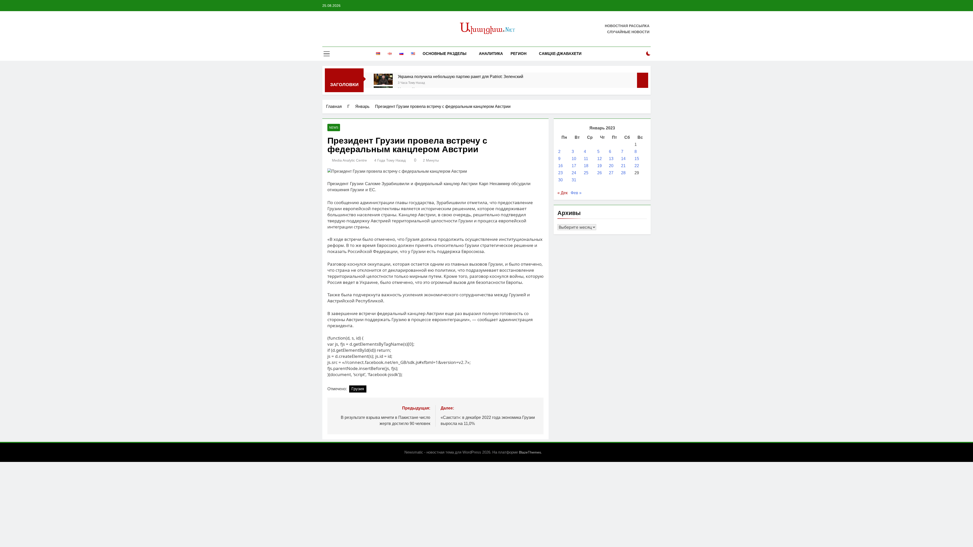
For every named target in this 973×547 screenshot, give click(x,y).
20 (611, 166)
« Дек (562, 193)
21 (623, 166)
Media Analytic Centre (349, 160)
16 (560, 166)
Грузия (357, 389)
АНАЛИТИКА (491, 53)
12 (599, 159)
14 (623, 159)
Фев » (576, 193)
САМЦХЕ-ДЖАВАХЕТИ (560, 53)
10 (574, 159)
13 (611, 159)
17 (574, 166)
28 (623, 173)
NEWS (333, 127)
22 (636, 166)
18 (586, 166)
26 (599, 173)
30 (560, 180)
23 (560, 173)
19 (599, 166)
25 (586, 173)
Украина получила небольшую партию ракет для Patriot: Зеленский (460, 76)
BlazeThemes (530, 452)
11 (586, 159)
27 (611, 173)
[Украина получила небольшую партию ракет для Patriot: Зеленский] (383, 79)
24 (574, 173)
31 (574, 180)
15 (636, 159)
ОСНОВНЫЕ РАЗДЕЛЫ (444, 53)
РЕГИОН (519, 53)
